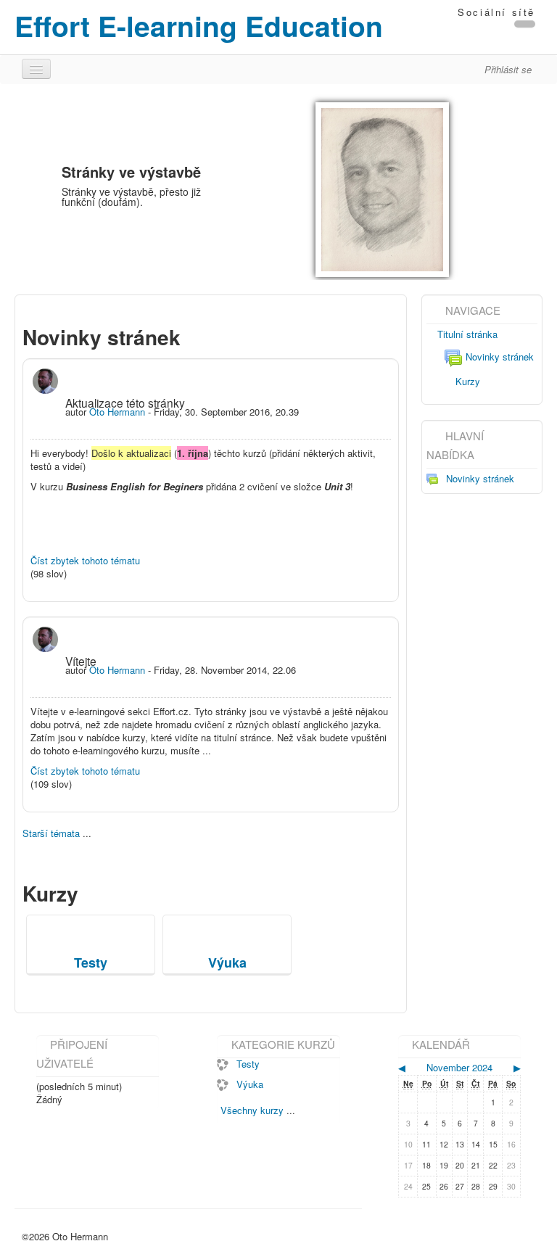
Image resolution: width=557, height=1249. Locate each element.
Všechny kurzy (252, 1110)
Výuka (249, 1084)
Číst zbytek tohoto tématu (85, 560)
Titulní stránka (467, 334)
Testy (248, 1064)
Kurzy (467, 381)
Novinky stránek (500, 356)
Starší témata (51, 833)
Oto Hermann (117, 412)
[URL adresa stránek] (524, 24)
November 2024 (459, 1067)
